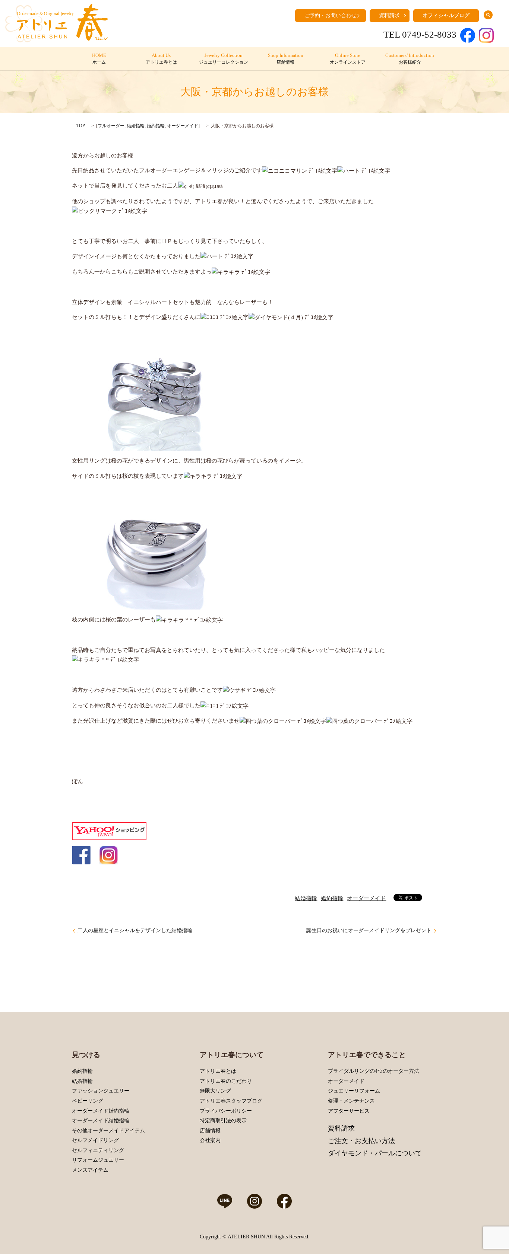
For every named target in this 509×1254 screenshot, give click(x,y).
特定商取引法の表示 (223, 1120)
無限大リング (215, 1091)
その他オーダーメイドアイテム (108, 1130)
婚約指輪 (156, 125)
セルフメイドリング (95, 1140)
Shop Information (285, 58)
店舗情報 (210, 1130)
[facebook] (81, 855)
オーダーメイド (182, 125)
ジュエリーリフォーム (354, 1091)
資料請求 (389, 15)
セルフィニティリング (98, 1150)
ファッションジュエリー (100, 1091)
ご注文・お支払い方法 (361, 1141)
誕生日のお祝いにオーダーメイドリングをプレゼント (368, 930)
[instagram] (108, 855)
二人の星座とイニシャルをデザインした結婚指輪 (135, 930)
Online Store (348, 58)
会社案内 (210, 1140)
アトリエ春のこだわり (226, 1081)
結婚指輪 (136, 125)
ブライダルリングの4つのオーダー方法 (373, 1071)
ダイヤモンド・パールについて (375, 1153)
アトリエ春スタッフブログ (231, 1101)
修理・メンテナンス (351, 1101)
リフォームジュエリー (98, 1160)
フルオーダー (111, 125)
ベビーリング (87, 1101)
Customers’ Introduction (409, 58)
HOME (99, 58)
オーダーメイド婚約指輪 (100, 1111)
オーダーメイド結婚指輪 (100, 1120)
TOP (80, 125)
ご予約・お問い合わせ (330, 15)
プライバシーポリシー (226, 1111)
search (488, 14)
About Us (161, 58)
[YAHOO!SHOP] (109, 831)
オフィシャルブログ (446, 15)
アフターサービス (349, 1111)
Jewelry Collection (223, 58)
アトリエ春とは (218, 1071)
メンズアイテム (90, 1170)
